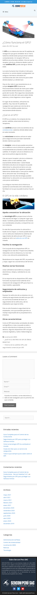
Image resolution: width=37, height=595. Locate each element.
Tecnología (7, 550)
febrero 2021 (7, 503)
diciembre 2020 (8, 508)
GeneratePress (30, 593)
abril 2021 (6, 497)
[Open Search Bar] (34, 10)
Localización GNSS (11, 337)
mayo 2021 (7, 495)
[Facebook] (14, 588)
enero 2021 (7, 505)
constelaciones (8, 130)
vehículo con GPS (21, 238)
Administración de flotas (11, 540)
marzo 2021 (7, 500)
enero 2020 (7, 521)
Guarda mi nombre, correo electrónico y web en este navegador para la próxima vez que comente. (19, 398)
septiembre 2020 (9, 513)
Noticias (6, 548)
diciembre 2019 (8, 524)
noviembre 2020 (9, 511)
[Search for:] (18, 418)
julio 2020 (6, 516)
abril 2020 (6, 518)
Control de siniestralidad (11, 542)
